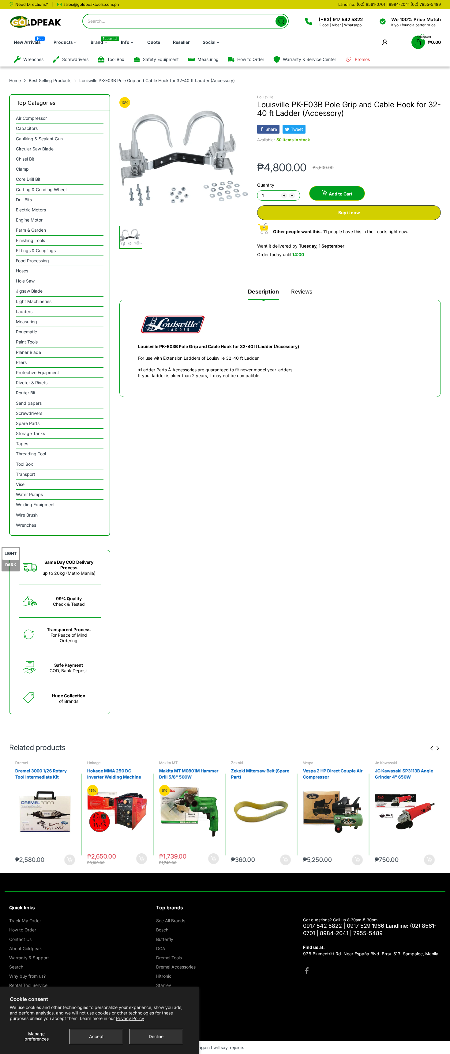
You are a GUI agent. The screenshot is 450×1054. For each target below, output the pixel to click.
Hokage (94, 762)
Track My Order (25, 920)
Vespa (308, 762)
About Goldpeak (25, 948)
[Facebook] (306, 971)
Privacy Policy (130, 1018)
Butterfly (164, 939)
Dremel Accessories (176, 966)
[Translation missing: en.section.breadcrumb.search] (281, 21)
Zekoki (237, 762)
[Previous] (438, 748)
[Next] (432, 748)
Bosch (162, 929)
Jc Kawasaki (386, 762)
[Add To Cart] (69, 860)
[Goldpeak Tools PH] (36, 22)
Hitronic (163, 976)
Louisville (265, 97)
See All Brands (170, 920)
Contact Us (20, 939)
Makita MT (168, 762)
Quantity (265, 185)
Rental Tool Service (28, 985)
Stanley (163, 985)
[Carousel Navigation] (435, 748)
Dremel (21, 762)
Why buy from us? (27, 976)
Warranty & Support (29, 957)
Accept (96, 1036)
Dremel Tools (169, 957)
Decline (156, 1036)
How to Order (22, 929)
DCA (160, 948)
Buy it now (349, 212)
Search (16, 966)
